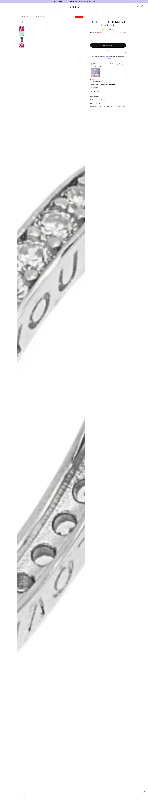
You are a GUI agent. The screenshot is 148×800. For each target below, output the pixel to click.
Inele (63, 11)
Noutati (41, 11)
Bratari (74, 11)
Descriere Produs (95, 87)
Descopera (56, 11)
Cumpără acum (108, 51)
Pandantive (88, 11)
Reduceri (48, 11)
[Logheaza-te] (138, 6)
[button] (134, 6)
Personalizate (105, 11)
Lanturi (81, 11)
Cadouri (96, 11)
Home (23, 16)
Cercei (68, 11)
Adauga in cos (108, 45)
